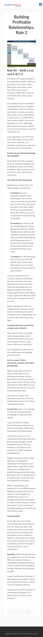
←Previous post (14, 612)
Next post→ (28, 612)
